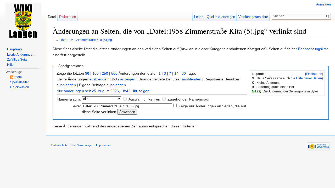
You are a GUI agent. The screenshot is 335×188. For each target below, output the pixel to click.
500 (114, 73)
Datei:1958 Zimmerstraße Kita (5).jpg (86, 40)
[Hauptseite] (23, 21)
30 (184, 73)
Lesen (198, 17)
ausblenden (99, 79)
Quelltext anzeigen (221, 17)
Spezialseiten (20, 82)
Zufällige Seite (17, 59)
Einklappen (314, 74)
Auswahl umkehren (144, 99)
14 (176, 73)
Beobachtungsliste (313, 49)
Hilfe (10, 65)
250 (105, 73)
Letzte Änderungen (20, 54)
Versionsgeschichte (253, 17)
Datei (52, 17)
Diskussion (67, 17)
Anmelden (323, 4)
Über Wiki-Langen (81, 145)
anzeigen (127, 79)
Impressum (103, 145)
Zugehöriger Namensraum (189, 99)
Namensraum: (69, 99)
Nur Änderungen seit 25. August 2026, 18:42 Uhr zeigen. (103, 91)
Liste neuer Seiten (309, 78)
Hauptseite (15, 49)
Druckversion (19, 87)
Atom (18, 77)
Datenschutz (59, 145)
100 (95, 73)
